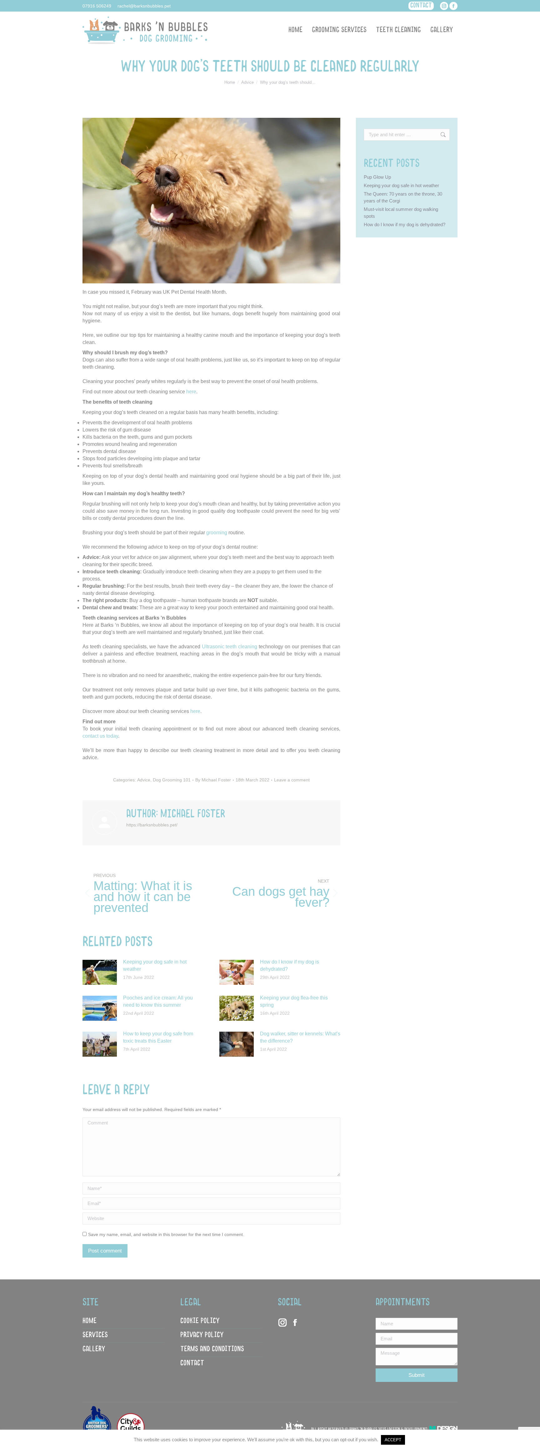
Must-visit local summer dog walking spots (401, 213)
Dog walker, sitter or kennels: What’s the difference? (300, 1037)
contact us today (100, 736)
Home (89, 1321)
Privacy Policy (201, 1335)
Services (95, 1335)
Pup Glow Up (377, 177)
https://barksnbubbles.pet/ (152, 824)
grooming (216, 532)
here (191, 391)
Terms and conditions (212, 1349)
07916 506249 (96, 5)
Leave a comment (292, 779)
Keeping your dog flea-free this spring (294, 1001)
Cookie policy (199, 1321)
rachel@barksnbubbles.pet (144, 5)
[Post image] (99, 972)
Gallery (93, 1349)
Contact (192, 1363)
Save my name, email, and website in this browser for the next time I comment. (166, 1234)
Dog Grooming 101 (172, 779)
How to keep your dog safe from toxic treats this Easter (158, 1037)
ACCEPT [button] (393, 1440)
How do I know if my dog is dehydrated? (289, 965)
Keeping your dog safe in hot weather (155, 965)
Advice (143, 779)
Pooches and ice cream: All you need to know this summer (158, 1001)
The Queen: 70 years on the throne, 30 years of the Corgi (403, 197)
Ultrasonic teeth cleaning (230, 646)
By (213, 779)
